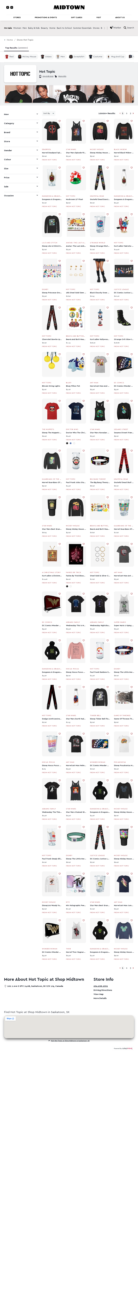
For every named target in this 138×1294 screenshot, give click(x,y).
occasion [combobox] (9, 196)
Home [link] (52, 28)
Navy (70, 443)
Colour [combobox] (7, 159)
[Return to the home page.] (69, 7)
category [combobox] (9, 123)
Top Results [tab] (16, 48)
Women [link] (17, 28)
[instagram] (12, 7)
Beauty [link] (44, 28)
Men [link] (25, 28)
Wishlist (117, 28)
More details (100, 998)
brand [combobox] (7, 132)
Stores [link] (96, 28)
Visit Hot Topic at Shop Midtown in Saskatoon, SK (70, 1041)
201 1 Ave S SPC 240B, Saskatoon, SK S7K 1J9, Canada (35, 986)
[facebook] (8, 7)
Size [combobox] (6, 168)
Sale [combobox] (6, 187)
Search (130, 28)
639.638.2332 (48, 76)
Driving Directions (103, 990)
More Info (62, 76)
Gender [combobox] (8, 150)
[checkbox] (10, 56)
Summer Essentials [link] (82, 28)
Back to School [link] (64, 28)
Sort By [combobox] (46, 113)
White (74, 443)
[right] (104, 28)
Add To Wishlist (59, 121)
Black (67, 443)
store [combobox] (7, 141)
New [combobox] (6, 114)
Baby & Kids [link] (34, 28)
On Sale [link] (8, 28)
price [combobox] (6, 178)
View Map (99, 994)
